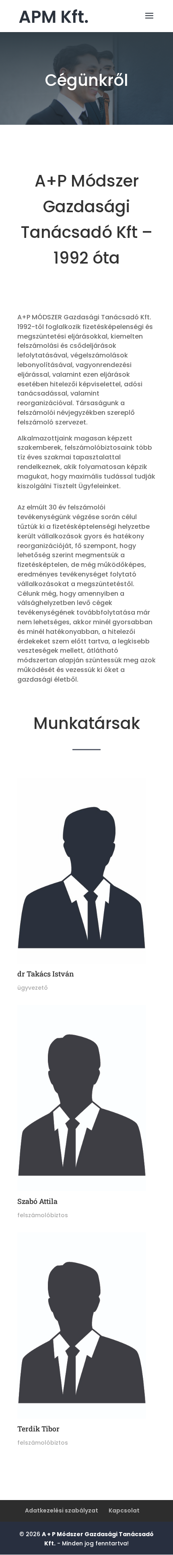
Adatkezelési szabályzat (61, 1510)
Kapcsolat (124, 1510)
